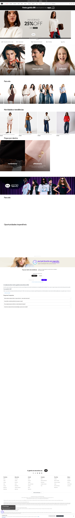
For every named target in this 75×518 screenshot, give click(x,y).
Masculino (14, 3)
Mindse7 (25, 3)
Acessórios (69, 485)
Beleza (22, 3)
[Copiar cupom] (46, 1)
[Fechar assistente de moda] (14, 506)
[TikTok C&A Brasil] (35, 473)
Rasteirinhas (42, 482)
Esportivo (33, 3)
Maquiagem (69, 480)
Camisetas (16, 478)
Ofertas (7, 3)
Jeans (37, 3)
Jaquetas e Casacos (17, 487)
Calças (4, 480)
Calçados (29, 3)
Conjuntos (29, 480)
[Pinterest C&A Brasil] (37, 473)
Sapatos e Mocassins (44, 480)
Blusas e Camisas (56, 480)
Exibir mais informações (36, 492)
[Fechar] (73, 516)
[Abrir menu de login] (69, 3)
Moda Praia (5, 487)
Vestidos (4, 482)
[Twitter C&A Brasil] (39, 473)
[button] (56, 4)
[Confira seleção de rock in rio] (37, 194)
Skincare (68, 482)
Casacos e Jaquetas (57, 482)
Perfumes (68, 478)
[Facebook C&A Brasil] (41, 473)
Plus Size (56, 477)
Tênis (41, 485)
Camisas (16, 480)
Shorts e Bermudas (57, 485)
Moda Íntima (5, 489)
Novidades (40, 3)
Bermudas (16, 482)
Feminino (11, 3)
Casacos (4, 485)
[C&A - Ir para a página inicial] (2, 3)
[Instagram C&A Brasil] (33, 473)
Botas (41, 478)
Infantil (19, 3)
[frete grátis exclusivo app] (37, 9)
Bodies (29, 478)
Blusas (4, 478)
